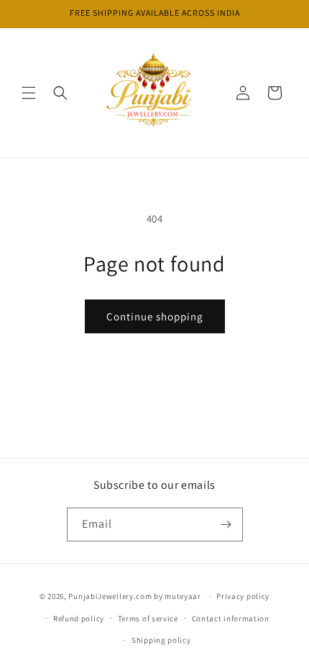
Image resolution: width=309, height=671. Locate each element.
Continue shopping (154, 316)
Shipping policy (161, 640)
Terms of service (148, 618)
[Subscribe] (226, 524)
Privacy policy (242, 596)
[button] (29, 93)
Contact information (230, 618)
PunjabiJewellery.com (110, 596)
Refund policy (78, 618)
